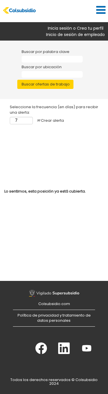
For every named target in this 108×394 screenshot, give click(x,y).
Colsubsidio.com (54, 304)
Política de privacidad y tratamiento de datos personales (54, 318)
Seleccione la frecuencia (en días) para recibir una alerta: (54, 109)
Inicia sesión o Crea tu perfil (75, 28)
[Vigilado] (54, 293)
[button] (72, 10)
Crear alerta (52, 120)
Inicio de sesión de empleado (75, 34)
